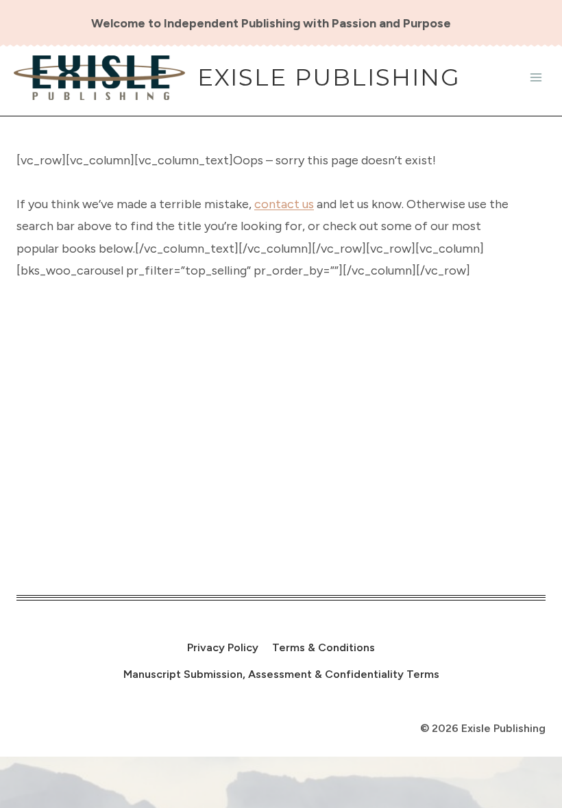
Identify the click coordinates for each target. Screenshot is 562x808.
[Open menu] (535, 77)
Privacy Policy (222, 647)
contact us (284, 204)
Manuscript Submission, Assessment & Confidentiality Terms (281, 674)
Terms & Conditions (323, 647)
